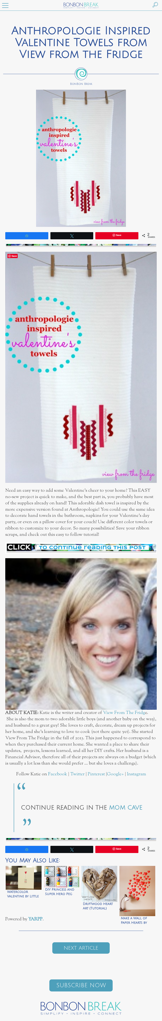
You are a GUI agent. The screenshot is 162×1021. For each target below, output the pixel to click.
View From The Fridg (124, 713)
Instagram (136, 774)
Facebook (57, 774)
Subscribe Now (81, 985)
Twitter (77, 774)
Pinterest (96, 774)
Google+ (115, 774)
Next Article (81, 948)
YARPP (35, 919)
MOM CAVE (125, 807)
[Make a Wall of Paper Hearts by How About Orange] (137, 888)
